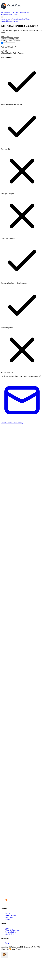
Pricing (19, 12)
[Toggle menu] (2, 17)
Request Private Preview (9, 14)
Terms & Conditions (12, 930)
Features (4, 12)
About (7, 928)
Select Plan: (5, 36)
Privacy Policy (10, 932)
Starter (4, 38)
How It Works (12, 12)
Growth (10, 38)
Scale (16, 38)
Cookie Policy (10, 934)
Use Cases (26, 12)
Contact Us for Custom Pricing (12, 423)
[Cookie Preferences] (4, 955)
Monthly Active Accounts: (10, 41)
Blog (7, 943)
